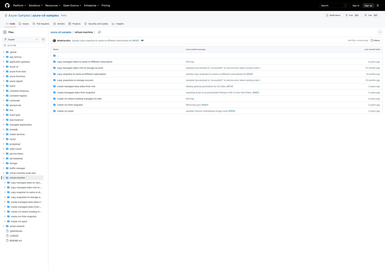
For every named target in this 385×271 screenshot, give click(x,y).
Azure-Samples (19, 15)
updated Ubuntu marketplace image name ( (207, 111)
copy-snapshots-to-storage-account (75, 80)
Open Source (71, 5)
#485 (255, 92)
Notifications (335, 15)
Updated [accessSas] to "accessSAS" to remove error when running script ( (223, 68)
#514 (229, 86)
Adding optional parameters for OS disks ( (206, 86)
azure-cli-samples (45, 15)
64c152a (352, 40)
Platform (18, 5)
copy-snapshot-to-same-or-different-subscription (81, 74)
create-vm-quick (65, 111)
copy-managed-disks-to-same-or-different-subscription (84, 61)
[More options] (380, 32)
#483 (205, 105)
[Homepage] (7, 5)
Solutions (34, 5)
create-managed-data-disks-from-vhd (76, 86)
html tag (190, 61)
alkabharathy (64, 40)
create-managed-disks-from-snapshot (76, 92)
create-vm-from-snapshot (70, 105)
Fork (353, 15)
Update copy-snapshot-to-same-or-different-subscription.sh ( (102, 40)
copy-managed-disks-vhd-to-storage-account (80, 68)
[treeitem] (22, 199)
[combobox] (25, 45)
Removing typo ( (194, 105)
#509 (231, 111)
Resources (51, 5)
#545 (135, 40)
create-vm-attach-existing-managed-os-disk (79, 98)
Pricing (106, 5)
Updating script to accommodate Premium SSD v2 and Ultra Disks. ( (219, 92)
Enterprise (90, 5)
